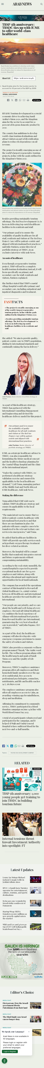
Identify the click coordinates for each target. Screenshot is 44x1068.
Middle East (7, 1000)
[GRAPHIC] (22, 779)
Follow (37, 100)
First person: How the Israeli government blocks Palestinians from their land (15, 1005)
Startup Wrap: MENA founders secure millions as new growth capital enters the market (15, 915)
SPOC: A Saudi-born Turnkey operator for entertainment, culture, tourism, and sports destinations (15, 891)
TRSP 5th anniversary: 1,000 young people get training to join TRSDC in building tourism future (21, 799)
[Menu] (2, 4)
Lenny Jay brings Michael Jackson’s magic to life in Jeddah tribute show (14, 879)
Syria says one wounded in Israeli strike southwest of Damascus (14, 903)
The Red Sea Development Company (22, 752)
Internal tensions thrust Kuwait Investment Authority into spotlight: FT (21, 842)
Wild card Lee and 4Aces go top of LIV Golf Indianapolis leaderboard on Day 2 (15, 926)
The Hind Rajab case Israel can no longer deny (15, 1018)
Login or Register (10, 1051)
